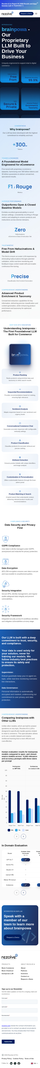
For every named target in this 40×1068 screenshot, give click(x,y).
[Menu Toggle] (36, 14)
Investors (24, 973)
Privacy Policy (7, 1058)
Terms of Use (29, 1058)
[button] (23, 836)
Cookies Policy (18, 1058)
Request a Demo (27, 979)
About (23, 968)
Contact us (25, 976)
